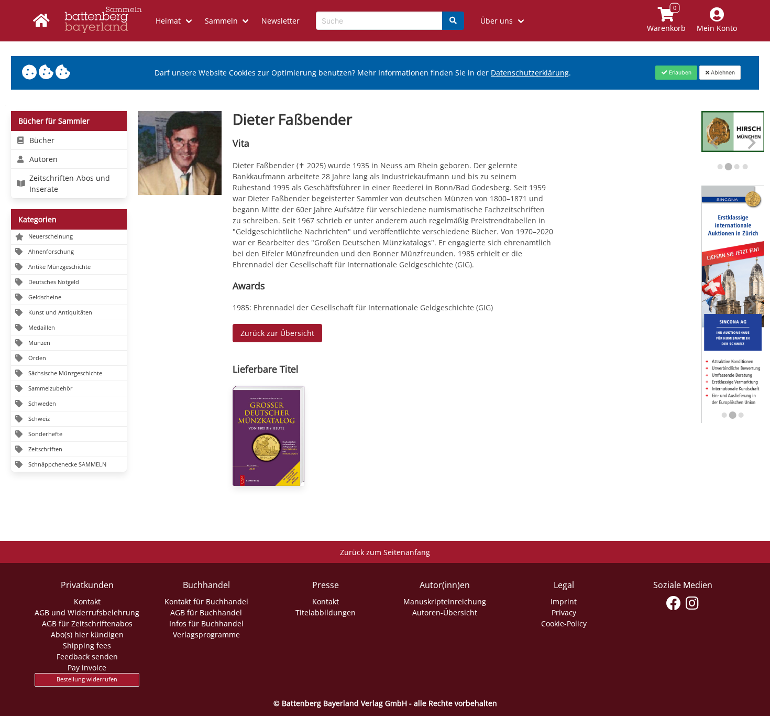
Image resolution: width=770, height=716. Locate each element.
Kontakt (87, 601)
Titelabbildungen (325, 612)
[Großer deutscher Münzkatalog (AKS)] (268, 436)
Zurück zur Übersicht (277, 333)
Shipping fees (87, 645)
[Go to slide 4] (745, 166)
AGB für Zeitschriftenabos (87, 623)
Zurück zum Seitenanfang (385, 552)
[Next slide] (751, 143)
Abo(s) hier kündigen (87, 634)
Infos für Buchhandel (206, 623)
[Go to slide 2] (728, 167)
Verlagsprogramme (206, 634)
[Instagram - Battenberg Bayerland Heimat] (692, 603)
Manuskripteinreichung (444, 601)
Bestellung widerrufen (87, 679)
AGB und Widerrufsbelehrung (87, 612)
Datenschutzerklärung (530, 73)
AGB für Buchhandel (206, 612)
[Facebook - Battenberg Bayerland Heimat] (674, 603)
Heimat (168, 21)
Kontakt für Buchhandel (206, 601)
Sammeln (221, 21)
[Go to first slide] (751, 304)
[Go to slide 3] (737, 166)
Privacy (564, 612)
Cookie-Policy (564, 623)
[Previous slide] (715, 143)
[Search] (453, 21)
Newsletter (280, 21)
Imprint (564, 601)
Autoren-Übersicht (444, 612)
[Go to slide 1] (720, 166)
